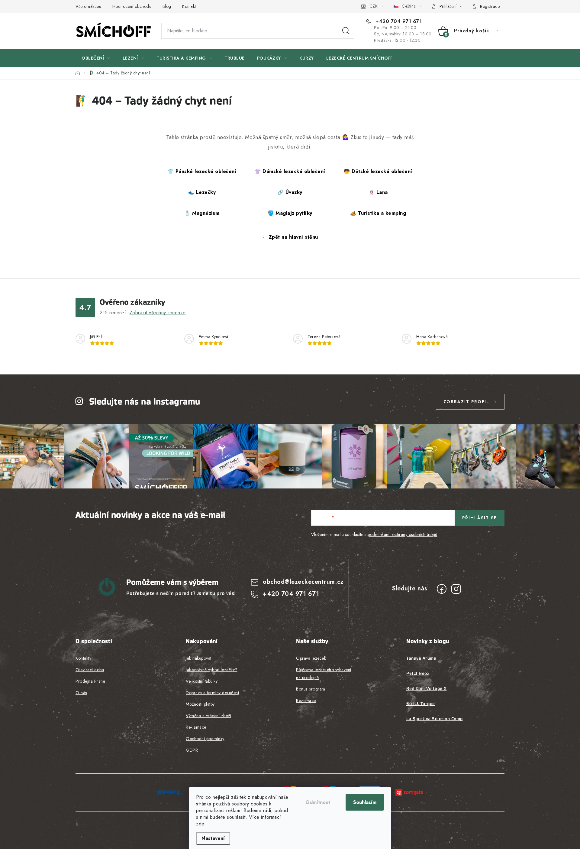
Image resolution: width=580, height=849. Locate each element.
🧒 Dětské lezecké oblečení (378, 171)
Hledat (345, 31)
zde (200, 823)
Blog (167, 6)
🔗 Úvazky (290, 192)
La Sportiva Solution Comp (434, 718)
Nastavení (213, 838)
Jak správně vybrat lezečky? (211, 670)
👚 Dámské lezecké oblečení (290, 171)
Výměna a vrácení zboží (208, 716)
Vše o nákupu (88, 6)
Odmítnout (317, 802)
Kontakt (189, 6)
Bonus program (310, 689)
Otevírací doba (90, 670)
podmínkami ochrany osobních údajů (402, 534)
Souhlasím (364, 802)
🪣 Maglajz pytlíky (290, 213)
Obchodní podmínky (205, 739)
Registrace (490, 6)
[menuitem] (96, 58)
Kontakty (83, 658)
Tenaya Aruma (421, 658)
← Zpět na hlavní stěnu (290, 236)
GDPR (192, 750)
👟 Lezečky (202, 192)
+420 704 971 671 (398, 21)
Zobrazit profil (466, 402)
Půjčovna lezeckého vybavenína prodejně (323, 674)
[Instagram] (456, 589)
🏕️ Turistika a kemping (378, 213)
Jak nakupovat (198, 658)
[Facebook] (441, 589)
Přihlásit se (479, 518)
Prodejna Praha (90, 681)
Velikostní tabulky (202, 681)
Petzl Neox (417, 673)
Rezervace (306, 700)
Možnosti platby (200, 704)
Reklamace (196, 727)
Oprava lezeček (311, 658)
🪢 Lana (378, 192)
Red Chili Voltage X (426, 688)
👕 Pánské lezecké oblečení (202, 171)
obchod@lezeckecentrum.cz (303, 581)
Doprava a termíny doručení (212, 693)
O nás (81, 693)
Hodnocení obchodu (132, 6)
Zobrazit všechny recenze (158, 312)
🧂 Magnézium (202, 213)
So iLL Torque (420, 703)
